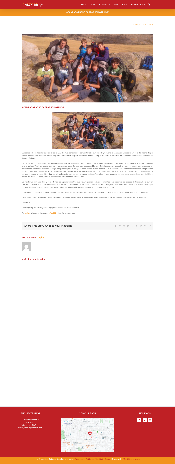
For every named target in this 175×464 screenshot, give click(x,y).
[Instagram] (150, 420)
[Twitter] (145, 420)
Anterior (138, 25)
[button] (149, 4)
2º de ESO (53, 213)
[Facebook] (139, 420)
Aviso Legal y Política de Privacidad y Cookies (93, 459)
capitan (27, 213)
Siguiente (147, 25)
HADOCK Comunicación (131, 459)
